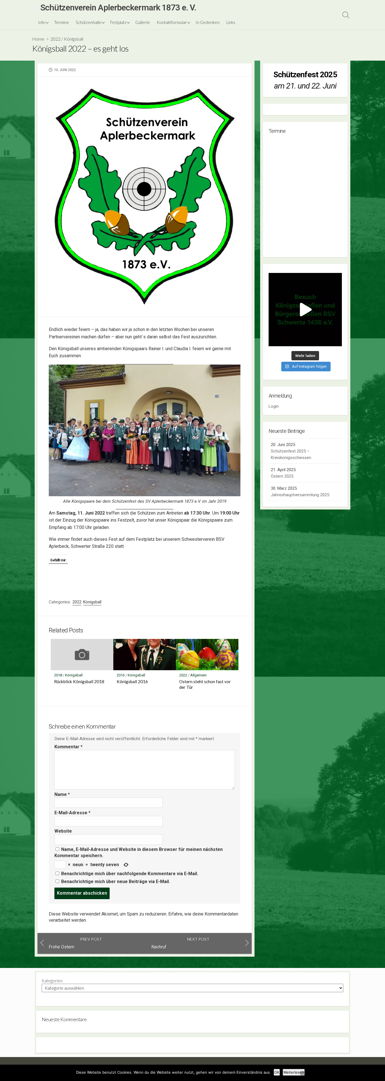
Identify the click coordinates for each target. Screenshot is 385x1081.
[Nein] (302, 1073)
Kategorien (52, 980)
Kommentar (68, 746)
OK (276, 1072)
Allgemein (198, 675)
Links (230, 22)
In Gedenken (208, 22)
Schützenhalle (88, 22)
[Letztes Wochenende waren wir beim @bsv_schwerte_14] (305, 309)
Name (62, 794)
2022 (55, 38)
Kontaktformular (172, 22)
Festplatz (118, 22)
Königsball (73, 38)
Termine (61, 22)
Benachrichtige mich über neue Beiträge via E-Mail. (115, 881)
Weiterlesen (293, 1072)
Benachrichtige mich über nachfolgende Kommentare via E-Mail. (129, 873)
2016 (121, 675)
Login (274, 406)
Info (41, 22)
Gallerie (142, 22)
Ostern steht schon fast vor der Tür (205, 684)
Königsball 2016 (132, 681)
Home (38, 38)
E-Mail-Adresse (72, 812)
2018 (58, 675)
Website (63, 831)
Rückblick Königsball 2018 (79, 681)
